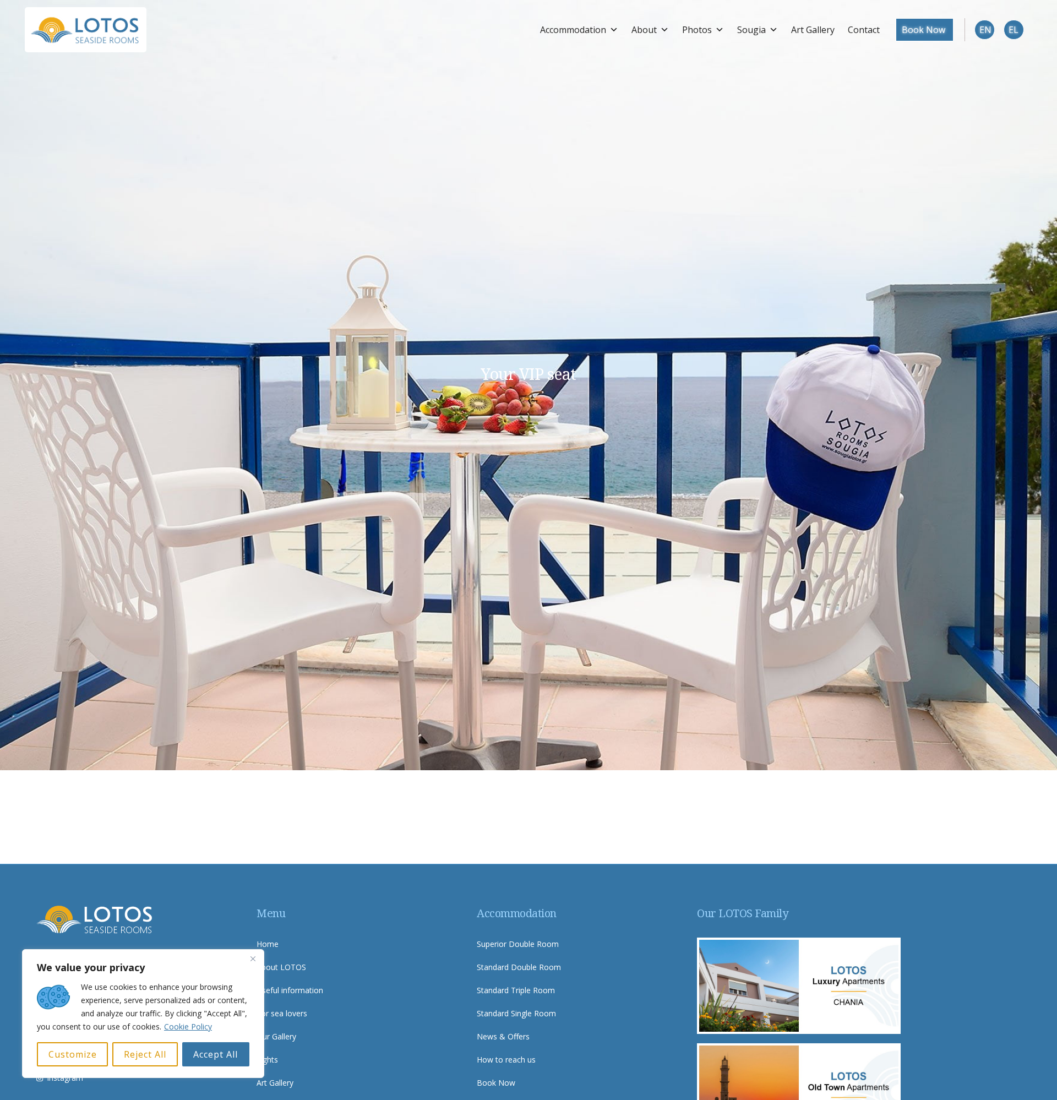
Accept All (215, 1054)
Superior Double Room (518, 944)
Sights (267, 1059)
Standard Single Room (516, 1013)
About (644, 30)
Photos (697, 30)
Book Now (923, 30)
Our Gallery (276, 1036)
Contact (864, 30)
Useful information (290, 990)
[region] (143, 1013)
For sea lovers (282, 1013)
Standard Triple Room (516, 990)
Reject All (145, 1054)
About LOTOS (281, 967)
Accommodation (573, 30)
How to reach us (506, 1059)
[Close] (252, 958)
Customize (72, 1054)
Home (268, 944)
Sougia (751, 30)
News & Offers (503, 1036)
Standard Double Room (519, 967)
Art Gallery (813, 30)
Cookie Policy (188, 1026)
